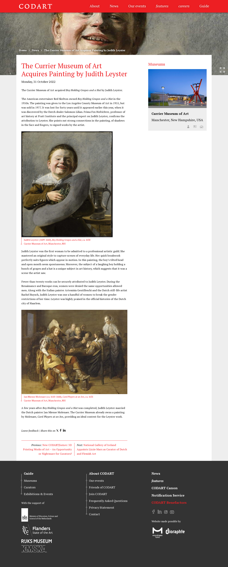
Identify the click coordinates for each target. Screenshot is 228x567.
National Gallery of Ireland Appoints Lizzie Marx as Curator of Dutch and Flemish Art (102, 449)
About (95, 6)
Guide (204, 6)
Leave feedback (30, 430)
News (114, 6)
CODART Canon (165, 488)
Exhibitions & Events (38, 494)
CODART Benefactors (169, 502)
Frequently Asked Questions (108, 501)
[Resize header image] (222, 70)
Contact (94, 514)
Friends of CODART (102, 487)
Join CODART (98, 494)
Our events (137, 6)
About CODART (101, 473)
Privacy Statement (101, 507)
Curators (30, 487)
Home (23, 50)
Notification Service (168, 495)
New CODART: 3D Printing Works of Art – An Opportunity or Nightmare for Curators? (47, 449)
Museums (30, 481)
